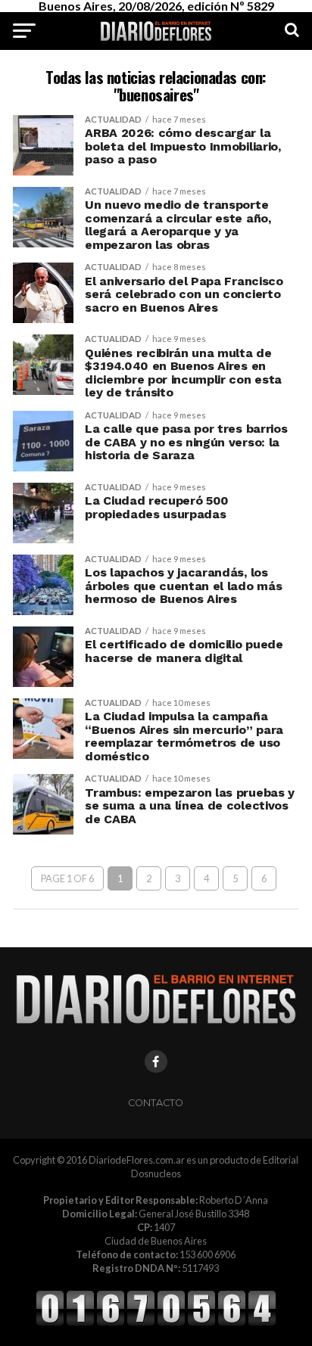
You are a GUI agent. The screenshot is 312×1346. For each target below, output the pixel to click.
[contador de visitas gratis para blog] (156, 1323)
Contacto (155, 1102)
